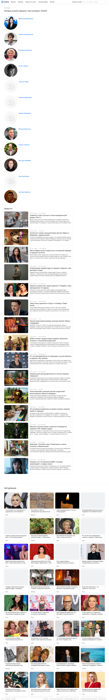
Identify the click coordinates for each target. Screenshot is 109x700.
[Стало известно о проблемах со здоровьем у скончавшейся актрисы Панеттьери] (16, 505)
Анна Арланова (24, 176)
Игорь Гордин (23, 66)
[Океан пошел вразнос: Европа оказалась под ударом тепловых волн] (93, 658)
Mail (3, 698)
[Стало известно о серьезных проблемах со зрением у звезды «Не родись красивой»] (93, 607)
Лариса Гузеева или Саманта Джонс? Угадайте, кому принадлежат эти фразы (50, 287)
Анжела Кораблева (25, 97)
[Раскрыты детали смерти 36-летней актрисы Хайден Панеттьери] (93, 684)
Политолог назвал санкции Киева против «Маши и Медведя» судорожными (49, 234)
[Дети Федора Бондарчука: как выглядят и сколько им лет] (67, 607)
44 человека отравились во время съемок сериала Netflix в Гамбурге (50, 410)
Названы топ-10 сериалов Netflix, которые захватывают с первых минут (46, 463)
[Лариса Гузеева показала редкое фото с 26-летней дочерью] (16, 530)
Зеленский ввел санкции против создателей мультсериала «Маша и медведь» (47, 392)
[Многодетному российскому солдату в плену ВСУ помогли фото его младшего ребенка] (42, 581)
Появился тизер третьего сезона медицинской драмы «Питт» (48, 216)
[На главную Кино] (6, 2)
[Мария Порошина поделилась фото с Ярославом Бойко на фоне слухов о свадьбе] (16, 556)
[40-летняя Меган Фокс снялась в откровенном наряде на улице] (16, 607)
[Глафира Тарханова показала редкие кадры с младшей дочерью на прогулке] (16, 581)
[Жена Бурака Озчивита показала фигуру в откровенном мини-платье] (67, 581)
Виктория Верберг (25, 160)
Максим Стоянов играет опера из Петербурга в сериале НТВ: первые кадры (48, 428)
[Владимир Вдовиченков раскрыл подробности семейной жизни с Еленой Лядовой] (93, 505)
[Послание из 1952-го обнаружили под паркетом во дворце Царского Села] (42, 505)
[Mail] (2, 2)
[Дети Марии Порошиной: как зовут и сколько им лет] (67, 530)
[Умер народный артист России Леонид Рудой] (67, 505)
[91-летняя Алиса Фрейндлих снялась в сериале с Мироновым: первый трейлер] (93, 530)
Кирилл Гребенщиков (26, 34)
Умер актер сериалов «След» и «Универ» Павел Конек (48, 304)
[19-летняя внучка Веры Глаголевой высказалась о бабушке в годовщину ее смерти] (16, 633)
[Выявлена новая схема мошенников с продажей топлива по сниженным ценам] (16, 684)
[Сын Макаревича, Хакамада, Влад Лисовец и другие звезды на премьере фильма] (67, 658)
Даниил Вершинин (25, 113)
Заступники (7, 7)
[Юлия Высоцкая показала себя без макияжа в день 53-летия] (42, 684)
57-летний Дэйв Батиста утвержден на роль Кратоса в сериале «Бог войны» (50, 357)
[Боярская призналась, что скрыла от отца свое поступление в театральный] (93, 581)
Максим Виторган (25, 129)
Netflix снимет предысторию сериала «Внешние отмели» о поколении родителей (49, 340)
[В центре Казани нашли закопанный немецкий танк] (16, 658)
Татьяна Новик (24, 82)
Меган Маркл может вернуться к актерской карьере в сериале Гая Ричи (50, 252)
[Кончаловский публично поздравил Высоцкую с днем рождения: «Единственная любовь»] (42, 658)
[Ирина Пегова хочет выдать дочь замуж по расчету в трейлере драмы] (67, 684)
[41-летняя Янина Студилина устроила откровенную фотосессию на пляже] (42, 607)
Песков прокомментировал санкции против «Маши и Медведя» (50, 322)
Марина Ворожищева (26, 18)
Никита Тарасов (24, 145)
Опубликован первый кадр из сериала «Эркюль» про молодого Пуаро (50, 269)
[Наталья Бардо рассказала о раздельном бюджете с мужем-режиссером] (93, 633)
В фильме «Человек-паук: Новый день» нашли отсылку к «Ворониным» (48, 445)
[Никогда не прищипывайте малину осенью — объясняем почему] (42, 530)
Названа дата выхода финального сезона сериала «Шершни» (49, 375)
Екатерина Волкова (25, 50)
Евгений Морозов (24, 192)
